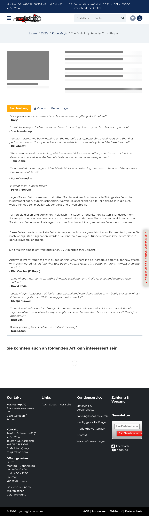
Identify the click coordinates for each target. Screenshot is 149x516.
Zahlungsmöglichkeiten (92, 416)
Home (33, 33)
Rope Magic (60, 33)
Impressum (100, 511)
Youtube (122, 449)
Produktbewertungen (91, 428)
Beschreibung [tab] (19, 108)
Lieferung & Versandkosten (86, 407)
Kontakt (82, 435)
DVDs (44, 33)
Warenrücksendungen (91, 441)
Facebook (122, 446)
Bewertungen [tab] (60, 108)
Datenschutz (133, 511)
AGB (86, 511)
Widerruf (116, 511)
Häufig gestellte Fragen (92, 422)
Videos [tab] (41, 108)
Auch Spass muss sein (56, 404)
